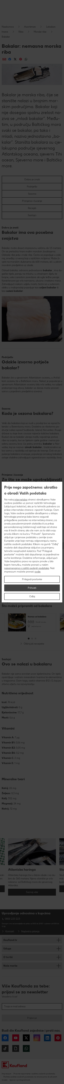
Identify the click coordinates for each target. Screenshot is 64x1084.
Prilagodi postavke (32, 579)
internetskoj (20, 499)
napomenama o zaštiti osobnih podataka (26, 568)
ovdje (38, 571)
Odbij (32, 596)
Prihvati (32, 587)
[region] (32, 542)
